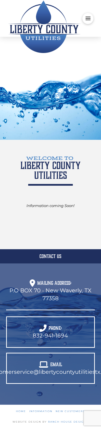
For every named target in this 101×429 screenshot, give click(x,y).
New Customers (70, 411)
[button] (87, 18)
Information (40, 411)
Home (21, 411)
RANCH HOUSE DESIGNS (68, 421)
